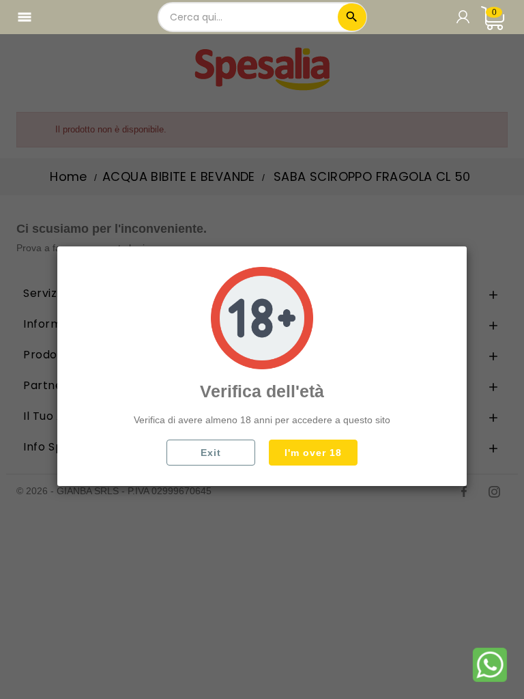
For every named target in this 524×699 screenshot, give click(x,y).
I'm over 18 (313, 452)
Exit (211, 452)
